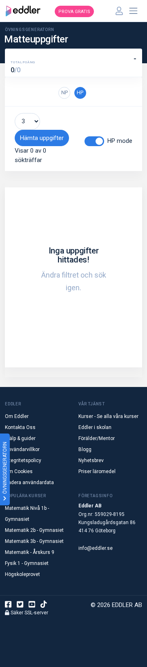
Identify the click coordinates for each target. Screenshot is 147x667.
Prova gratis (74, 11)
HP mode (119, 141)
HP (80, 92)
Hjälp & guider (20, 438)
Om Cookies (19, 471)
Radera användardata (29, 482)
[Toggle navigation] (133, 11)
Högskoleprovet (22, 574)
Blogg (84, 449)
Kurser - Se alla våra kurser (108, 416)
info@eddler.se (95, 548)
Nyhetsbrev (91, 460)
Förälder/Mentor (96, 438)
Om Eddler (17, 416)
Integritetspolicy (23, 460)
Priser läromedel (97, 471)
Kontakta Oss (20, 427)
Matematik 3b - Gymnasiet (34, 541)
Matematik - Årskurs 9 (29, 552)
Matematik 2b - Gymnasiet (34, 530)
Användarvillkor (22, 449)
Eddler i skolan (94, 427)
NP (64, 92)
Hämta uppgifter (42, 138)
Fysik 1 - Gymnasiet (27, 563)
